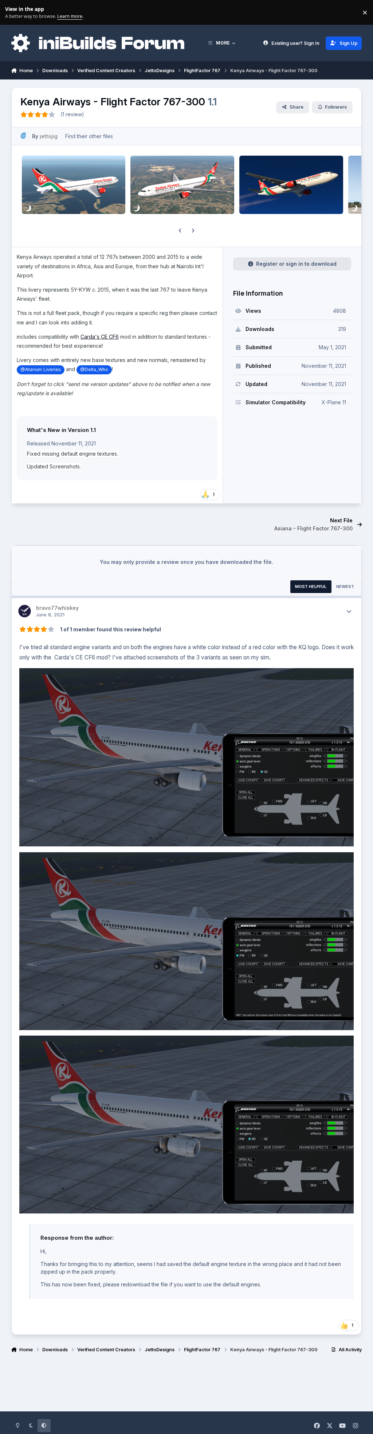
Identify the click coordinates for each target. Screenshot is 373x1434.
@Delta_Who (94, 369)
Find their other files (89, 136)
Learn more (14, 12)
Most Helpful (310, 586)
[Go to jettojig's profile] (24, 136)
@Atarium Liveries (40, 369)
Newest (345, 586)
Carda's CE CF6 (100, 337)
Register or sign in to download (296, 264)
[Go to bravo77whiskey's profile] (24, 611)
